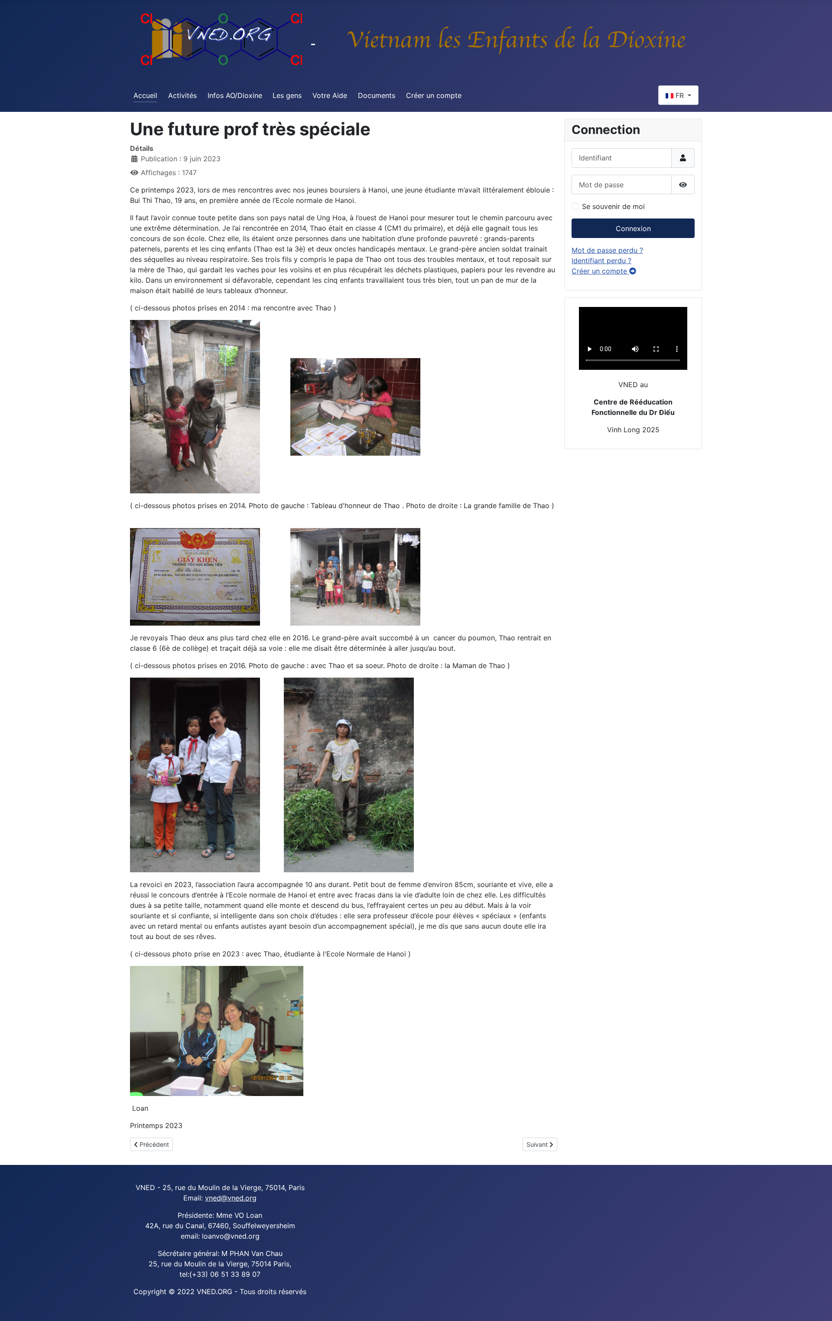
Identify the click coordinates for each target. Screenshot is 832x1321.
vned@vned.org (231, 1198)
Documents (376, 95)
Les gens (287, 95)
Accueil (145, 95)
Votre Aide (329, 95)
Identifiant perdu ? (601, 260)
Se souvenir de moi (613, 206)
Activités (182, 95)
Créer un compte (434, 95)
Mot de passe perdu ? (607, 250)
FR (679, 95)
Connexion (633, 228)
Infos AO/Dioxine (235, 95)
